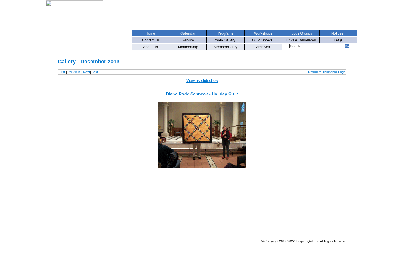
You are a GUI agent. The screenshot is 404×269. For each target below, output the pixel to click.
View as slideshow (202, 80)
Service (188, 39)
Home (150, 33)
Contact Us (150, 39)
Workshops (263, 33)
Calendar (187, 33)
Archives (263, 46)
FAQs (338, 39)
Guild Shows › (263, 39)
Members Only (225, 46)
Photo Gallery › (225, 39)
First (62, 72)
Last (95, 72)
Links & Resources (301, 39)
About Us (150, 46)
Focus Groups (301, 33)
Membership (188, 46)
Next (86, 72)
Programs (225, 33)
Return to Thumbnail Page (326, 72)
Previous (74, 72)
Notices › (338, 33)
